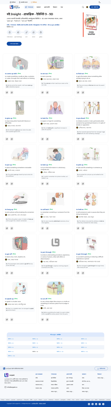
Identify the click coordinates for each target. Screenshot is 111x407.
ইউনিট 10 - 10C (84, 351)
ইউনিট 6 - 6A (35, 339)
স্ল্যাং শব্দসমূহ (69, 378)
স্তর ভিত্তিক (53, 378)
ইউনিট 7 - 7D (84, 343)
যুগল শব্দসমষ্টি (69, 381)
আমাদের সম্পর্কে (39, 381)
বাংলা (96, 399)
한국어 (77, 399)
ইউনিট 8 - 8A (11, 347)
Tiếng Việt (26, 399)
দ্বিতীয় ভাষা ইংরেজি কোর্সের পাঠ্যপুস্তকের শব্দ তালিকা (32, 25)
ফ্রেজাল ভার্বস (69, 384)
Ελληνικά (88, 399)
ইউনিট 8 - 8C (35, 347)
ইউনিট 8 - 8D (59, 347)
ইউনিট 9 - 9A (84, 347)
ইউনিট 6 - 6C (59, 339)
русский (13, 399)
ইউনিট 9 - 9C (11, 351)
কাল (83, 384)
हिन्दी (31, 399)
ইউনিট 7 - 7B (59, 343)
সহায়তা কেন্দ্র (39, 388)
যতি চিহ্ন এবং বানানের (86, 381)
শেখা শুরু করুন (14, 44)
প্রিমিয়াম (35, 2)
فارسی (45, 399)
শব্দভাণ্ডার (13, 25)
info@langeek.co (12, 387)
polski (82, 399)
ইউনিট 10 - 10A (60, 351)
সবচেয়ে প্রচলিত (55, 388)
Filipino (40, 399)
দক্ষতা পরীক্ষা (54, 384)
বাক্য (83, 378)
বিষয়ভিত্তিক (54, 381)
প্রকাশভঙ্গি (69, 374)
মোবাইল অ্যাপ (24, 2)
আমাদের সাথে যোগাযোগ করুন (40, 384)
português (63, 399)
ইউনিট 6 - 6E (10, 343)
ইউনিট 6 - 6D (84, 339)
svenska (108, 399)
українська (19, 399)
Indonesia (51, 399)
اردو (92, 399)
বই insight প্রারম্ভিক (53, 25)
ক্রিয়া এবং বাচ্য (85, 388)
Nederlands (101, 399)
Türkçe (2, 399)
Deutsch (57, 399)
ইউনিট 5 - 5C (11, 339)
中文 (73, 399)
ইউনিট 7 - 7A (35, 343)
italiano (7, 399)
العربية (35, 399)
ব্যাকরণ (84, 374)
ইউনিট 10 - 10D (11, 356)
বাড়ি (8, 25)
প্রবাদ (67, 388)
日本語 (68, 399)
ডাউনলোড (102, 368)
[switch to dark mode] (99, 2)
